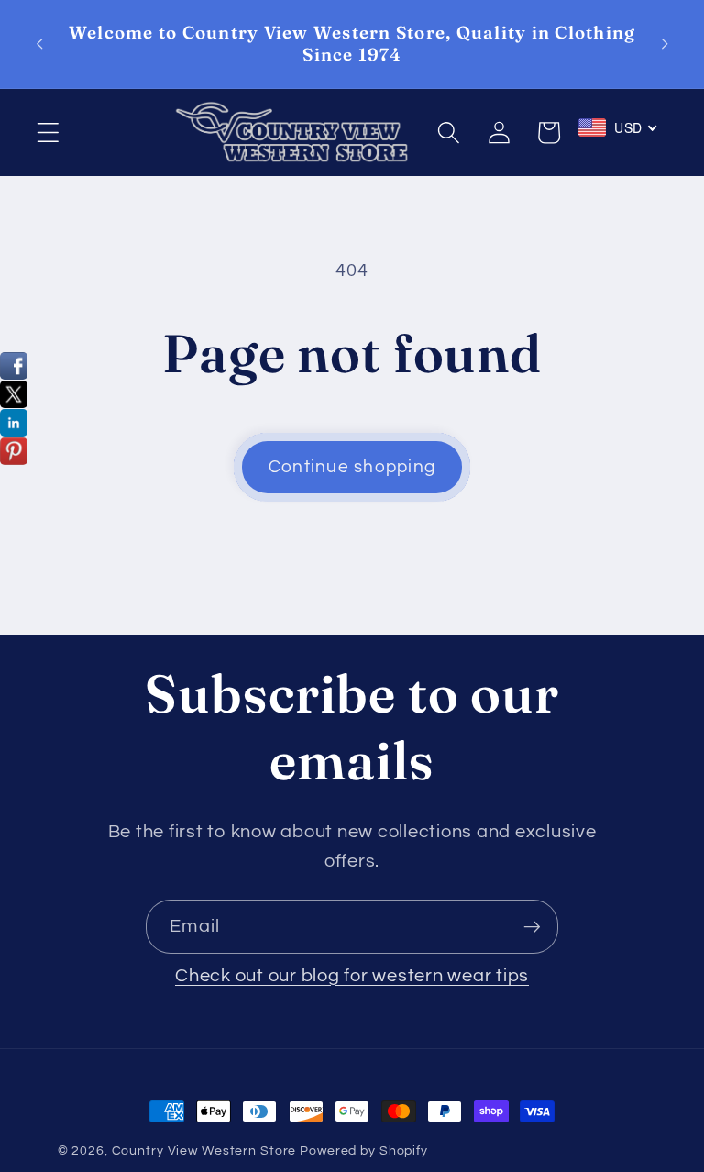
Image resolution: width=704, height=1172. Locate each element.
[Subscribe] (532, 926)
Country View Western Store (204, 1150)
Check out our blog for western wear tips (352, 976)
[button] (48, 132)
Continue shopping (352, 467)
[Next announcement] (664, 44)
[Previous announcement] (39, 44)
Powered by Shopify (364, 1150)
